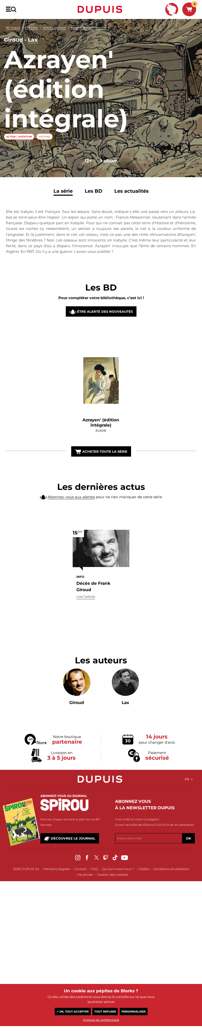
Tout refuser (105, 1011)
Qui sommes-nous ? (118, 869)
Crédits (143, 869)
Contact (80, 869)
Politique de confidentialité (101, 1020)
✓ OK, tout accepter (72, 1011)
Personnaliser (133, 1011)
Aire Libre (31, 27)
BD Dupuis (13, 27)
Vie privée (85, 874)
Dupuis (101, 9)
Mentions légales (56, 869)
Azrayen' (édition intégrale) (88, 27)
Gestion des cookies (112, 874)
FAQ (94, 869)
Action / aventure (54, 27)
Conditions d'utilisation (171, 869)
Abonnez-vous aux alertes (71, 497)
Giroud (13, 39)
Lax (33, 39)
